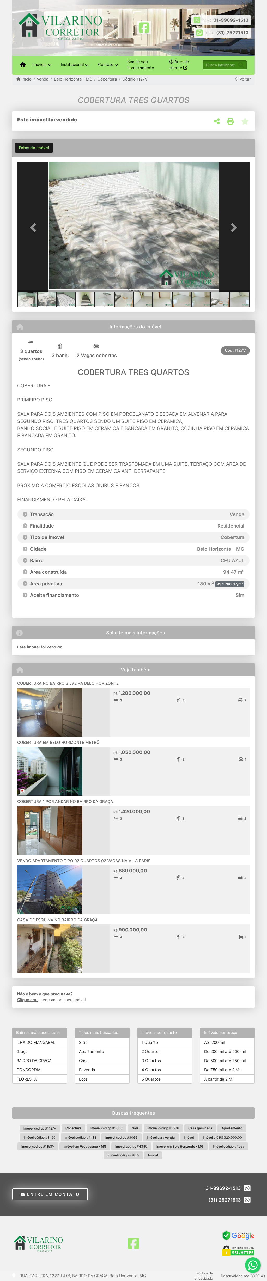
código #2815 (123, 1155)
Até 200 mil (214, 1042)
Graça (22, 1051)
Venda (42, 79)
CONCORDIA (28, 1069)
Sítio (83, 1042)
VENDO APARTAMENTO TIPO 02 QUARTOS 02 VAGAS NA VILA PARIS (83, 860)
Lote (83, 1079)
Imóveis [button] (39, 64)
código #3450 (40, 1137)
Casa (84, 1060)
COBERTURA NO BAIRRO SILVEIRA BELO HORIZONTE (68, 683)
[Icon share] (144, 27)
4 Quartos (151, 1069)
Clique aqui (27, 999)
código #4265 (228, 1146)
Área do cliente (179, 64)
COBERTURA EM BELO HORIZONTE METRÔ (58, 742)
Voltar (245, 79)
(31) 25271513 (232, 32)
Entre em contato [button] (52, 1194)
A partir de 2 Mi (218, 1079)
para (161, 1137)
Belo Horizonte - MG (73, 79)
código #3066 (121, 1137)
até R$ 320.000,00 (222, 1137)
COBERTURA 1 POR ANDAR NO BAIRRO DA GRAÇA (65, 801)
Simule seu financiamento (140, 64)
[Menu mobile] (23, 65)
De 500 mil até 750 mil (225, 1060)
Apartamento (91, 1051)
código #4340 (131, 1146)
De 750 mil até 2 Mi (222, 1069)
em (85, 1146)
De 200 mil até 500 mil (225, 1051)
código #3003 (106, 1128)
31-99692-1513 (231, 20)
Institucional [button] (72, 64)
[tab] (34, 148)
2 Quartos (151, 1051)
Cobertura (107, 79)
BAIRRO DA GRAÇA (34, 1060)
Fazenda (87, 1069)
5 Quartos (151, 1079)
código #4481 (80, 1137)
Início (26, 79)
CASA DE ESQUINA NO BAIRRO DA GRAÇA (57, 919)
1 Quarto (150, 1042)
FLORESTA (26, 1079)
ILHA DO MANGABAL (36, 1042)
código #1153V (37, 1146)
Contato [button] (105, 64)
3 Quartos (151, 1060)
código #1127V (39, 1128)
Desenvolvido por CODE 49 (243, 1276)
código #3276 (163, 1128)
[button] (34, 227)
